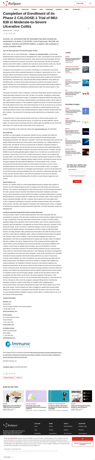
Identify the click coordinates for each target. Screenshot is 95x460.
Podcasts (25, 9)
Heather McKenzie (69, 62)
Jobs (41, 9)
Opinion (67, 108)
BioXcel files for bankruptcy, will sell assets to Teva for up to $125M (72, 83)
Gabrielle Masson (68, 72)
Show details (7, 457)
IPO (66, 139)
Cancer (67, 56)
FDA (66, 90)
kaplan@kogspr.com (9, 338)
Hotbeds (59, 9)
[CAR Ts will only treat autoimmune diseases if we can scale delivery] (85, 121)
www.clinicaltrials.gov (41, 129)
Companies (49, 9)
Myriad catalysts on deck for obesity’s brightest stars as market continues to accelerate (72, 132)
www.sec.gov (48, 282)
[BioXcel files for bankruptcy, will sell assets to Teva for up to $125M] (85, 82)
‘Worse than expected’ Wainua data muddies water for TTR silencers (72, 70)
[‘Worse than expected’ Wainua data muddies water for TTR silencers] (85, 69)
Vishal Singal (68, 124)
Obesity (67, 128)
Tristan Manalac (65, 410)
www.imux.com (7, 208)
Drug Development (31, 403)
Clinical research (9, 377)
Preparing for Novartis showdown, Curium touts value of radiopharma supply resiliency (73, 152)
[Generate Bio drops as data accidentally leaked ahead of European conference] (36, 396)
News (15, 9)
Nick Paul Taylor (68, 155)
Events (34, 9)
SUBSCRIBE (80, 3)
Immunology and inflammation (56, 403)
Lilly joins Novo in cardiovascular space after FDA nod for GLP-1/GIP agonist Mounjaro (73, 93)
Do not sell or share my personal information (82, 444)
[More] (18, 9)
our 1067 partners (13, 438)
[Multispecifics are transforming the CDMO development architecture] (13, 396)
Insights (5, 403)
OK (82, 438)
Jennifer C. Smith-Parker (8, 410)
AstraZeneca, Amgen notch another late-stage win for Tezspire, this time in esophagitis (58, 407)
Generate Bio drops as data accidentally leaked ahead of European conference (36, 407)
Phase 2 (19, 377)
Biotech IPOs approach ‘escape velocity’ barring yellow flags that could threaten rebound (73, 142)
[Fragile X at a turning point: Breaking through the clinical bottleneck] (81, 396)
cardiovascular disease (72, 66)
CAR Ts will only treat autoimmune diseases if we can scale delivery (72, 121)
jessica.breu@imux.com (10, 311)
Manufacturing (69, 149)
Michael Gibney (68, 86)
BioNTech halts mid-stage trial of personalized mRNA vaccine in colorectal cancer (73, 59)
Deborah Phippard (69, 114)
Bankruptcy (68, 80)
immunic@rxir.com (8, 324)
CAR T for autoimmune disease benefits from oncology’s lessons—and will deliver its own (73, 111)
